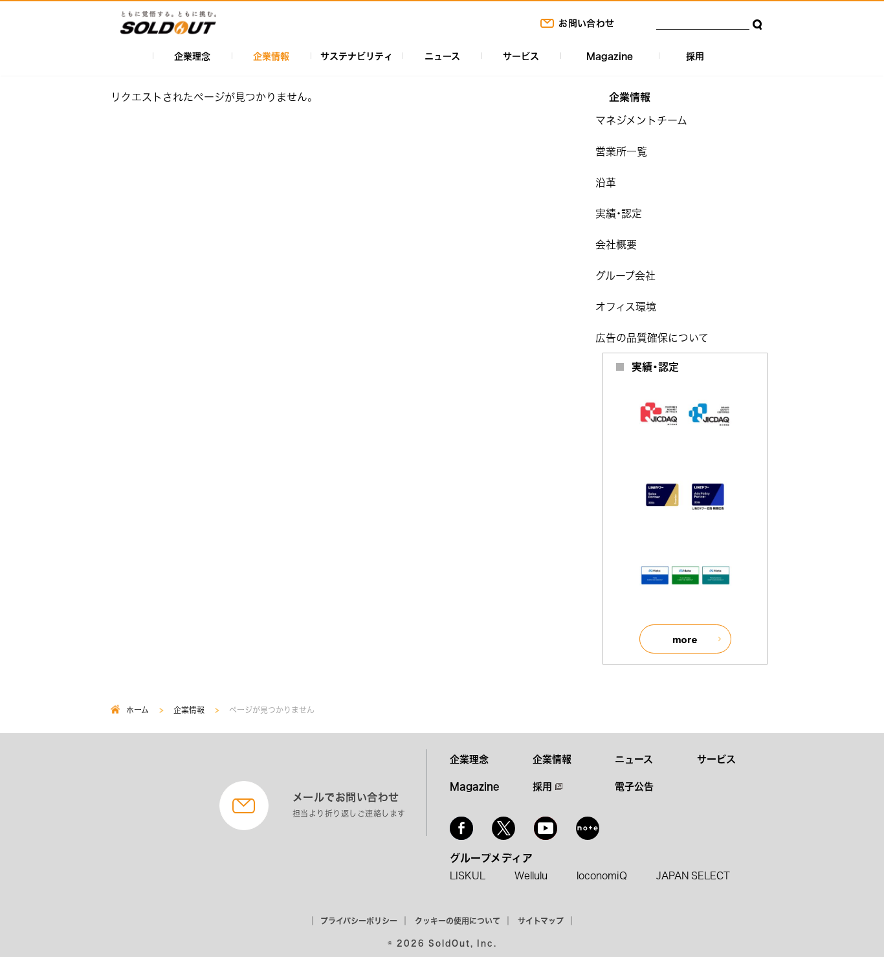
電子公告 (634, 786)
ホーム (137, 710)
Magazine (609, 55)
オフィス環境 (625, 306)
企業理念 (192, 55)
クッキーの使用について (457, 921)
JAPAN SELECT (693, 875)
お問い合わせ (586, 22)
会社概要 (616, 244)
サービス (521, 55)
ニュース (442, 55)
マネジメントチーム (641, 119)
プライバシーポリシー (358, 921)
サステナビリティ (356, 55)
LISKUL (467, 875)
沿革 (605, 182)
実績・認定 (618, 213)
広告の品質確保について (652, 337)
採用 (695, 55)
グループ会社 (625, 275)
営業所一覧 (621, 151)
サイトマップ (541, 921)
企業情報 (271, 55)
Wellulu (530, 875)
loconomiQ (602, 875)
